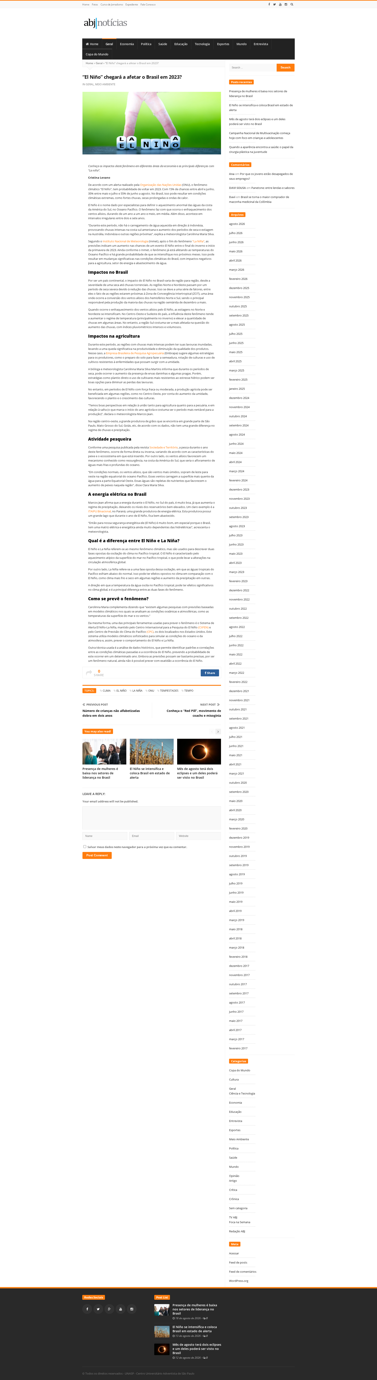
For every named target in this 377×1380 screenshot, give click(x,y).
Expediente (131, 4)
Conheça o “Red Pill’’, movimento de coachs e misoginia (194, 713)
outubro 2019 (238, 856)
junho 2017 (236, 1012)
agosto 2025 (237, 325)
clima (107, 691)
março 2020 (236, 819)
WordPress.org (238, 1281)
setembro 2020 (238, 792)
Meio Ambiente (105, 84)
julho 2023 (235, 535)
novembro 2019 (239, 847)
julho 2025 (235, 334)
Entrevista (261, 44)
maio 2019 (235, 902)
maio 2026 (235, 251)
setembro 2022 (238, 618)
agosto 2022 (237, 627)
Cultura (234, 1079)
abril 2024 (235, 462)
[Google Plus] (109, 1309)
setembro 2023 (238, 517)
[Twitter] (274, 4)
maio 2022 (235, 654)
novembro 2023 (239, 499)
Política (146, 44)
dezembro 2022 (239, 590)
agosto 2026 (237, 224)
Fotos (95, 4)
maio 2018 (235, 929)
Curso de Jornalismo (112, 4)
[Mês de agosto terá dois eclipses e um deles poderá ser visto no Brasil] (162, 1349)
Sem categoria (238, 1208)
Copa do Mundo (97, 54)
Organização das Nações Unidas (160, 185)
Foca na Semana (239, 1222)
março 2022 (236, 673)
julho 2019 (235, 883)
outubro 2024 (238, 416)
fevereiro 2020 (238, 828)
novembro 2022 (239, 599)
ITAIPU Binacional (99, 511)
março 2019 (236, 920)
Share (211, 673)
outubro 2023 (238, 508)
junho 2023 (236, 544)
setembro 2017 (238, 993)
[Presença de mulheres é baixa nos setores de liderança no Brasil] (162, 1310)
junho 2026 (236, 242)
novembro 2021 (239, 700)
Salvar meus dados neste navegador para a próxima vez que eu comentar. (137, 847)
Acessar (234, 1253)
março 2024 (236, 471)
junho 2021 (236, 746)
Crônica (234, 1199)
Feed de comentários (242, 1272)
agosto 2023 (237, 526)
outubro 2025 (238, 306)
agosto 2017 (237, 1002)
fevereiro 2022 (238, 682)
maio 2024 (235, 453)
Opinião (234, 1176)
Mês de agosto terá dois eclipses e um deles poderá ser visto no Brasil (197, 773)
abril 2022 (235, 663)
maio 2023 (235, 554)
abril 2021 (235, 764)
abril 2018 (235, 938)
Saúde (162, 44)
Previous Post (97, 704)
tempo (188, 691)
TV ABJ (233, 1217)
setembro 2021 (238, 718)
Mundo (241, 44)
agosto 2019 (237, 874)
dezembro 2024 (239, 398)
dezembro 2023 (239, 489)
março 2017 (236, 1039)
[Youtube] (280, 4)
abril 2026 (235, 260)
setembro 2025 (238, 315)
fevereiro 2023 (238, 581)
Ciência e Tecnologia (242, 1093)
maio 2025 (235, 352)
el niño (122, 691)
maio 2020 (235, 801)
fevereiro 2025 (238, 379)
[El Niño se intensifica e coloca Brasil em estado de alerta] (162, 1331)
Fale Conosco (148, 4)
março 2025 (236, 370)
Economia (127, 44)
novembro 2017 (239, 975)
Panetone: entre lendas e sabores (273, 188)
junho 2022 (236, 645)
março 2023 (236, 572)
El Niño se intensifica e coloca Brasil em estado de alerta (150, 773)
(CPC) (150, 632)
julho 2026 (235, 233)
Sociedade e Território (163, 447)
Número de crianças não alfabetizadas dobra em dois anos (111, 713)
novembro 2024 (239, 407)
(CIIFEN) (203, 627)
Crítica (233, 1190)
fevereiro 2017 (238, 1048)
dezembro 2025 (239, 288)
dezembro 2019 (239, 838)
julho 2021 (235, 737)
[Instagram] (286, 4)
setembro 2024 (238, 425)
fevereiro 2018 (238, 957)
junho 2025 (236, 343)
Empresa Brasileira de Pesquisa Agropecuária (135, 353)
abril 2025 (235, 361)
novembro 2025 (239, 297)
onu (151, 691)
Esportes (223, 44)
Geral (109, 44)
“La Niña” (198, 241)
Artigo (233, 1181)
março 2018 (236, 947)
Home (85, 4)
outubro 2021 (238, 709)
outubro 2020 (238, 783)
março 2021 (236, 773)
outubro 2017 (238, 984)
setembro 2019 (238, 865)
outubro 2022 (238, 608)
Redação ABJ (237, 1231)
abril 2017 (235, 1030)
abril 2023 (235, 563)
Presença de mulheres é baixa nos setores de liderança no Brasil (100, 773)
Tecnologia (202, 44)
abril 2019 (235, 911)
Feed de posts (238, 1262)
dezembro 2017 (239, 966)
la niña (137, 691)
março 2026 (236, 270)
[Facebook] (269, 4)
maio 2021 (235, 755)
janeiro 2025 (237, 389)
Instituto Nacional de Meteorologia (125, 241)
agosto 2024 (237, 434)
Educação (181, 44)
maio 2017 (235, 1021)
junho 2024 (236, 444)
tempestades (169, 691)
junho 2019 (236, 892)
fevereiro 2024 (238, 480)
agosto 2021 (237, 728)
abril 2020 (235, 810)
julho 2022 (235, 636)
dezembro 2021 (239, 691)
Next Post (208, 704)
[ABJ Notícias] (105, 23)
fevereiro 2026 (238, 279)
